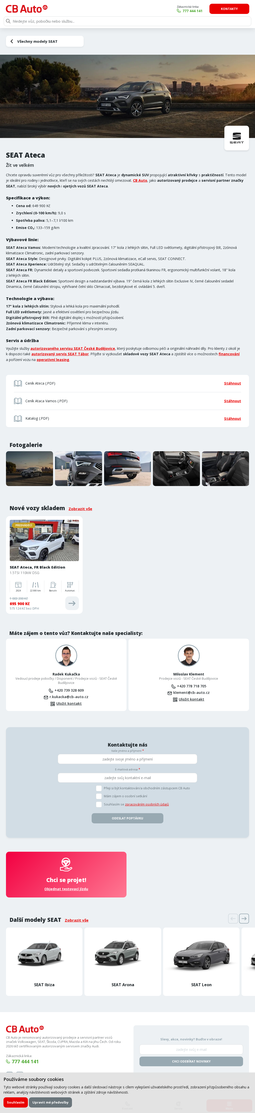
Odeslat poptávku (127, 818)
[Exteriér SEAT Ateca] (29, 468)
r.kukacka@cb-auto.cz (69, 696)
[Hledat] (8, 21)
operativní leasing (53, 359)
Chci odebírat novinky (191, 1061)
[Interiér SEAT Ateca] (176, 468)
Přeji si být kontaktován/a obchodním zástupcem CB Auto (147, 788)
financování (229, 354)
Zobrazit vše (80, 508)
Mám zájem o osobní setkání (125, 796)
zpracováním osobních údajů (147, 804)
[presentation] (233, 919)
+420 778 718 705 (191, 686)
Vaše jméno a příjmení (126, 751)
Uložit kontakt (69, 704)
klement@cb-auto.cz (191, 692)
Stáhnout (232, 383)
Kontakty (229, 9)
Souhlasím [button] (15, 1102)
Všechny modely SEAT (37, 41)
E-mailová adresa (126, 769)
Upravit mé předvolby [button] (50, 1102)
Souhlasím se (136, 804)
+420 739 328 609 (69, 690)
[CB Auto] (27, 8)
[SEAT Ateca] (127, 96)
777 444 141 (192, 10)
